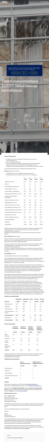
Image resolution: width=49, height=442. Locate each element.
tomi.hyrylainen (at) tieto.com (31, 384)
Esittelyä (11, 391)
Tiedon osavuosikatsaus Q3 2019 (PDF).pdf (15, 437)
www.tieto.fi (26, 428)
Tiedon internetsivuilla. (22, 391)
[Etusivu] (4, 2)
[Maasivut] (43, 2)
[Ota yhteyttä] (45, 2)
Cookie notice (32, 69)
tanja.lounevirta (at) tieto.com (35, 385)
